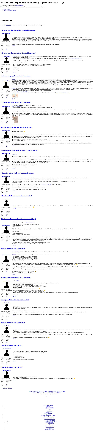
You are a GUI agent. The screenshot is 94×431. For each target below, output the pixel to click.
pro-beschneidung (6, 33)
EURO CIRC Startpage (48, 405)
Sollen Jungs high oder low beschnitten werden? (16, 196)
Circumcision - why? (49, 429)
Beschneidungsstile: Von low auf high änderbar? (16, 127)
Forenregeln (8, 25)
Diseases (51, 424)
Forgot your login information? (10, 10)
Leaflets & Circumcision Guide (48, 413)
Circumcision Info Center (48, 417)
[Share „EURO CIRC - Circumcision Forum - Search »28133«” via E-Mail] (47, 392)
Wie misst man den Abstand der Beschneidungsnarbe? (18, 30)
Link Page (48, 406)
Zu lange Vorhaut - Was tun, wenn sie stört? (15, 300)
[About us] (48, 414)
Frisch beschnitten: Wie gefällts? (11, 345)
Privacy (47, 396)
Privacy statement (19, 5)
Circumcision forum (48, 416)
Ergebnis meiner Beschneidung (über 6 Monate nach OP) (19, 150)
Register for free (6, 9)
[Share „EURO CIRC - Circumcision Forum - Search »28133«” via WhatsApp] (56, 392)
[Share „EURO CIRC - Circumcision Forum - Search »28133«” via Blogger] (52, 391)
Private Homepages (50, 407)
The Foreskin (49, 428)
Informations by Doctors (49, 422)
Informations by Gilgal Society (51, 421)
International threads (49, 408)
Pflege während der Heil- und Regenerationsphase (17, 173)
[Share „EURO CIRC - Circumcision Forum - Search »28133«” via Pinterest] (37, 392)
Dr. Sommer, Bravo (51, 420)
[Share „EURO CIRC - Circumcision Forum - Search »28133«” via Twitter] (43, 391)
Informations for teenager (50, 419)
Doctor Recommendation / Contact (48, 415)
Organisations (49, 411)
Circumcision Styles (50, 427)
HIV (50, 409)
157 (6, 49)
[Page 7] (13, 388)
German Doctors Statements (51, 425)
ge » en (13, 45)
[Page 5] (2, 388)
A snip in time (51, 423)
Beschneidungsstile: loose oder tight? (13, 248)
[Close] (63, 3)
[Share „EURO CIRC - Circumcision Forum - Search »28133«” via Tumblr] (61, 391)
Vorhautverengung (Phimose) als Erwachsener (16, 76)
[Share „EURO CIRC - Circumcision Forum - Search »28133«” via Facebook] (33, 391)
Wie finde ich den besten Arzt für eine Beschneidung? (18, 219)
